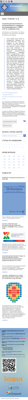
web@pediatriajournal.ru (18, 336)
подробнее (4, 220)
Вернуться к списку (7, 125)
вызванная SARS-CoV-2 (8, 94)
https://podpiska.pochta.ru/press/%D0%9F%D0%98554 (14, 356)
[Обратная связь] (6, 1)
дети (5, 98)
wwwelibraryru (8, 352)
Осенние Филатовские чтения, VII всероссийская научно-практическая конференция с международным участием (13, 258)
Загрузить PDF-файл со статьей (9, 121)
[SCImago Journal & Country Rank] (14, 383)
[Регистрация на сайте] (1, 1)
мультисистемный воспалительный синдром (13, 96)
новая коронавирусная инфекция (10, 92)
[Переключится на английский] (9, 1)
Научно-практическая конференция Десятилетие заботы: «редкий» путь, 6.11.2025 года (12, 226)
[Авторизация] (4, 1)
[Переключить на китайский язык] (11, 1)
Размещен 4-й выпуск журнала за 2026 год (13, 178)
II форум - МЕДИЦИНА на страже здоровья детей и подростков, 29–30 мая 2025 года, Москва (12, 277)
